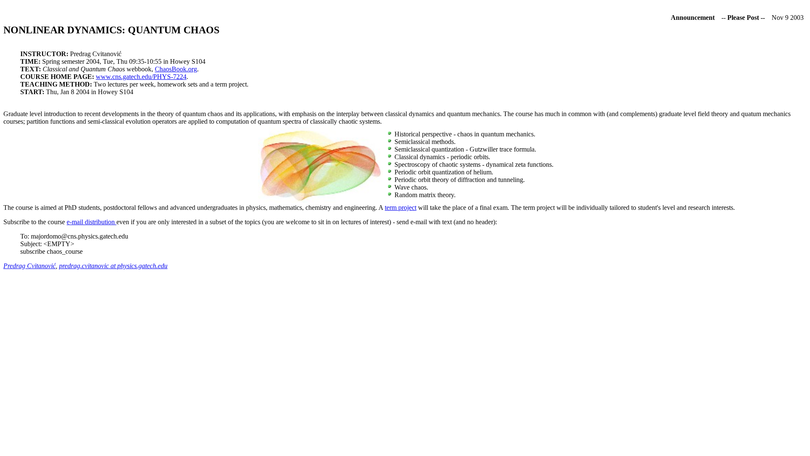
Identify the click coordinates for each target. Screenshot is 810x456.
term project (400, 207)
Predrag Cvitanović (29, 265)
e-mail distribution (91, 221)
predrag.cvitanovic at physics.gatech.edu (113, 265)
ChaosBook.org (176, 69)
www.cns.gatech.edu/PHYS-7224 (141, 76)
